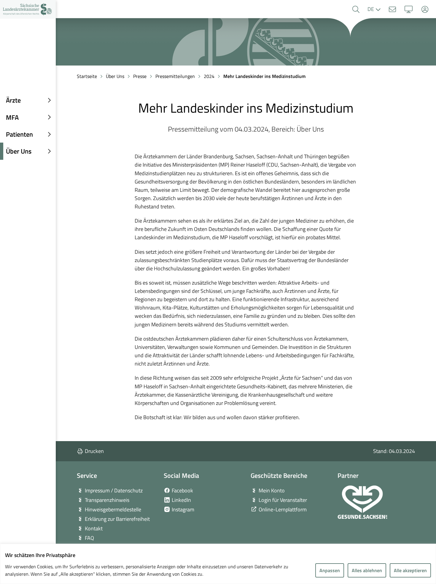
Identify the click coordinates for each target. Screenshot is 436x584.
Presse (140, 76)
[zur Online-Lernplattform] (408, 9)
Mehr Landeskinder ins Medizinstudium (264, 76)
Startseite (87, 76)
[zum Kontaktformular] (392, 9)
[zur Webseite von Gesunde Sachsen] (362, 502)
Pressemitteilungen (175, 76)
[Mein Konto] (424, 9)
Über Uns (115, 76)
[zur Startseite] (28, 9)
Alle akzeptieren (410, 570)
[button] (355, 9)
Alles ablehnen (367, 570)
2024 (209, 76)
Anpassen (329, 570)
